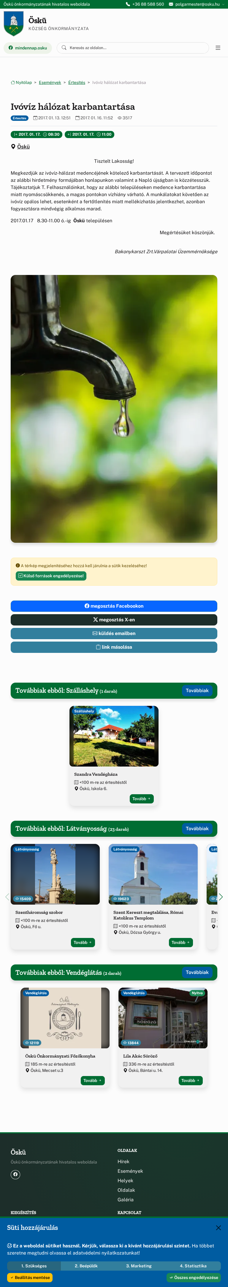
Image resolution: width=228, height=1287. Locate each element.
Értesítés (76, 82)
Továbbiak (197, 690)
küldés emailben (116, 633)
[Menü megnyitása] (217, 47)
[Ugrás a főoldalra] (14, 24)
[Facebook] (15, 1174)
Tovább (139, 798)
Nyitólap (23, 82)
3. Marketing (139, 1265)
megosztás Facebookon (116, 606)
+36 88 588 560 (148, 4)
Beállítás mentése (32, 1277)
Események (50, 82)
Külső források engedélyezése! (53, 575)
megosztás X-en (116, 620)
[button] (221, 897)
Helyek (125, 1180)
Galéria (126, 1199)
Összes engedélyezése (195, 1277)
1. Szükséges (34, 1265)
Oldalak (126, 1190)
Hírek (123, 1161)
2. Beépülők (86, 1265)
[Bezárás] (218, 1228)
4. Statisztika (193, 1265)
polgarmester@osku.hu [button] (197, 4)
